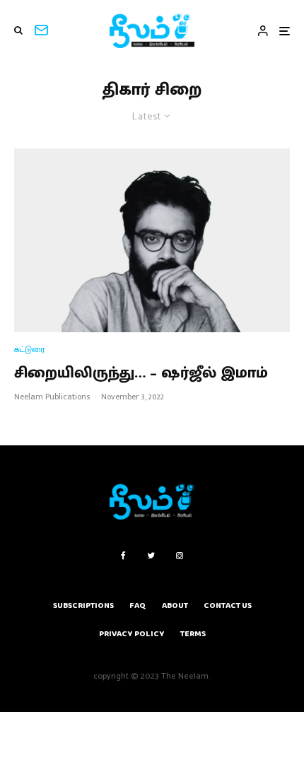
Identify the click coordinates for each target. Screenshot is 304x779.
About (175, 605)
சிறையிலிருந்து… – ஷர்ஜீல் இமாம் (141, 373)
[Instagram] (179, 555)
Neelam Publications (52, 397)
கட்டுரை (29, 349)
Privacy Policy (132, 633)
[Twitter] (150, 555)
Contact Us (228, 605)
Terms (193, 633)
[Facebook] (123, 555)
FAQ (137, 605)
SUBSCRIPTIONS (83, 605)
